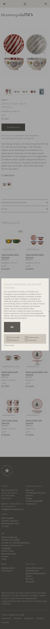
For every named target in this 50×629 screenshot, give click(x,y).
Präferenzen (33, 337)
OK (12, 327)
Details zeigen (9, 345)
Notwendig (14, 337)
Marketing (32, 340)
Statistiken (13, 340)
